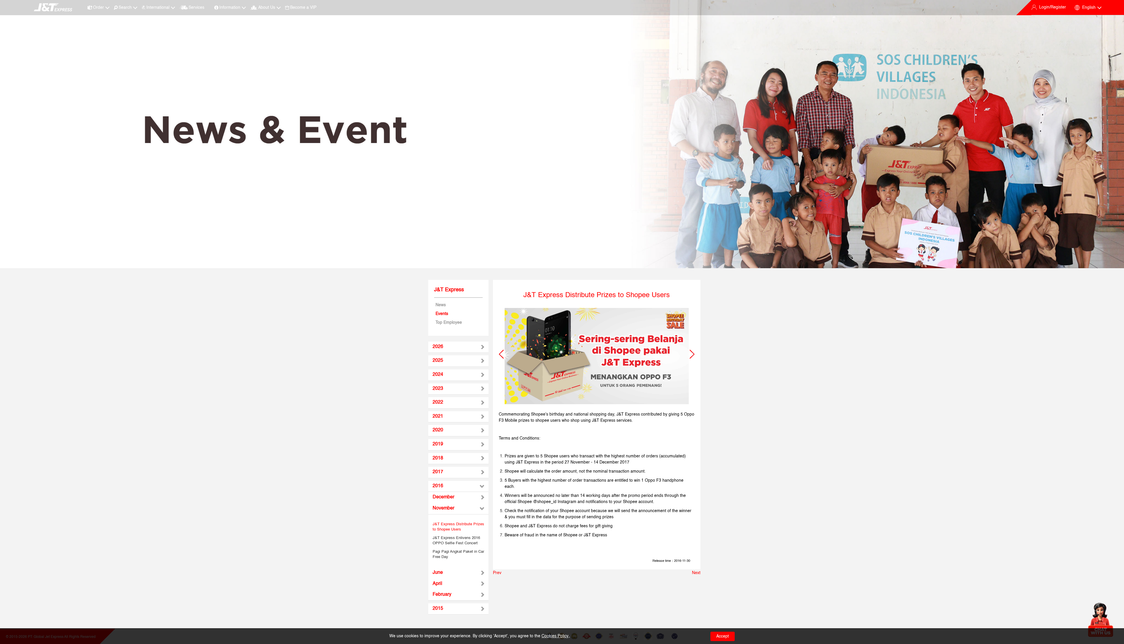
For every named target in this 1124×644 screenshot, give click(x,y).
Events (442, 314)
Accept (722, 636)
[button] (501, 354)
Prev (497, 573)
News (441, 305)
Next (696, 573)
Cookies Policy (555, 636)
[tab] (458, 347)
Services (196, 8)
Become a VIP (303, 8)
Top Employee (449, 323)
